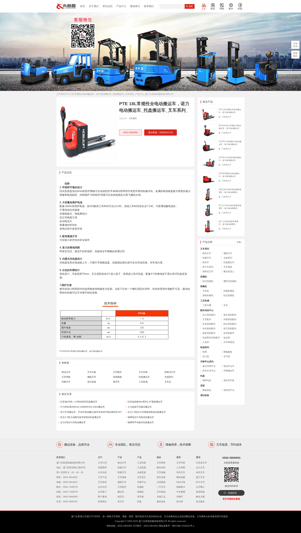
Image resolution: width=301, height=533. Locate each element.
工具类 (205, 342)
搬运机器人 (228, 271)
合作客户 (102, 492)
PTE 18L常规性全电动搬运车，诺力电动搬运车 (230, 110)
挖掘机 (203, 276)
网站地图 (180, 477)
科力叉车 (200, 482)
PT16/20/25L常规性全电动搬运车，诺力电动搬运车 (81, 351)
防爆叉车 (122, 472)
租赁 (213, 8)
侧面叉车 (91, 377)
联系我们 (149, 6)
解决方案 (200, 496)
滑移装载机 (207, 295)
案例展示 (135, 6)
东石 (225, 305)
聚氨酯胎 (227, 352)
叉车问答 (180, 462)
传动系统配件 (209, 328)
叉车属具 (227, 267)
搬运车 (121, 492)
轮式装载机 (228, 295)
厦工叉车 (200, 477)
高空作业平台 (209, 370)
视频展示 (180, 487)
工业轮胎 (141, 462)
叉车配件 (117, 372)
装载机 (203, 286)
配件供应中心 (207, 310)
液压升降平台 (209, 366)
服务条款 (161, 501)
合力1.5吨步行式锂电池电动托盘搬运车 (147, 412)
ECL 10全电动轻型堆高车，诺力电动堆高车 (228, 222)
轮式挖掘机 (207, 281)
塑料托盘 (206, 380)
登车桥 (140, 496)
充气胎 (226, 356)
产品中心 (121, 6)
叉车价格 (143, 372)
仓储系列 (168, 377)
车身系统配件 (209, 324)
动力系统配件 (209, 315)
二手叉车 (161, 487)
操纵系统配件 (209, 333)
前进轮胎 (200, 492)
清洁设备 (91, 382)
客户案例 (102, 496)
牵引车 (121, 501)
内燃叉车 (66, 382)
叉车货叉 (141, 477)
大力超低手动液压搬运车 (140, 407)
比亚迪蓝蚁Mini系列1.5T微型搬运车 (145, 401)
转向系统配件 (230, 324)
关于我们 (94, 6)
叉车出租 (91, 372)
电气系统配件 (230, 328)
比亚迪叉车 (201, 462)
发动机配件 (228, 333)
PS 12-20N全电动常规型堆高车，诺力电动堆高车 (230, 206)
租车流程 (161, 477)
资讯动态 (108, 6)
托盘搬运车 (144, 377)
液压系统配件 (230, 315)
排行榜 (179, 501)
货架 (202, 385)
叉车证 (167, 382)
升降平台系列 (207, 361)
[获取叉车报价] (295, 54)
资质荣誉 (102, 467)
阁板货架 (206, 390)
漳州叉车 (180, 472)
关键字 (179, 496)
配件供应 (161, 467)
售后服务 (200, 501)
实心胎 (205, 356)
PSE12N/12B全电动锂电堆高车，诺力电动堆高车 (230, 190)
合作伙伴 (102, 487)
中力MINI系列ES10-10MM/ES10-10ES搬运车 (82, 407)
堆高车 (116, 382)
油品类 (226, 337)
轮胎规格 (117, 377)
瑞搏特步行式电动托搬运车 (141, 417)
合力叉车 (200, 467)
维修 (222, 8)
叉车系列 (133, 118)
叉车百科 (102, 482)
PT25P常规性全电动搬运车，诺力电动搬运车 (229, 174)
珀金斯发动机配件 (211, 337)
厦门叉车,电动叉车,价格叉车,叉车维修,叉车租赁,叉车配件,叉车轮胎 (66, 6)
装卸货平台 (228, 390)
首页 (82, 6)
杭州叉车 (200, 472)
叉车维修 (66, 377)
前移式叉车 (169, 372)
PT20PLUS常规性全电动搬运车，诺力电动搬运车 (230, 142)
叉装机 (205, 291)
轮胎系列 (204, 347)
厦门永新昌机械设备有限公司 (153, 521)
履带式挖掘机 (230, 281)
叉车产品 (102, 477)
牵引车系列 (207, 267)
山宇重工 (200, 487)
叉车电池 (161, 492)
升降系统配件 (230, 319)
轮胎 (240, 8)
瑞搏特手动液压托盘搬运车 (141, 422)
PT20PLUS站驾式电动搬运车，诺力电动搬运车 (230, 158)
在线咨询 (232, 493)
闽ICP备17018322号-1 (183, 526)
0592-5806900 (130, 132)
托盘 (202, 376)
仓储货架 (141, 472)
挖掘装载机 (228, 291)
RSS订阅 (180, 482)
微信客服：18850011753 (160, 132)
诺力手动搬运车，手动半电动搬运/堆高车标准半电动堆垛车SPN (91, 412)
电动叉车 (66, 372)
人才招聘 (180, 467)
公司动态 (102, 472)
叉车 (203, 8)
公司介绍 (102, 462)
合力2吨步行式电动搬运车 (73, 422)
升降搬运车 (228, 370)
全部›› (239, 242)
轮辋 (204, 352)
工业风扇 (143, 382)
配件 (231, 8)
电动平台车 (228, 366)
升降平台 (141, 482)
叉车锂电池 (228, 342)
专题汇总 (161, 496)
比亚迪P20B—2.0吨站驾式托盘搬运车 (78, 401)
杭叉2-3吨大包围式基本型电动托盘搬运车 (80, 417)
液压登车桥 (228, 380)
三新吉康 (206, 305)
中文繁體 (180, 492)
